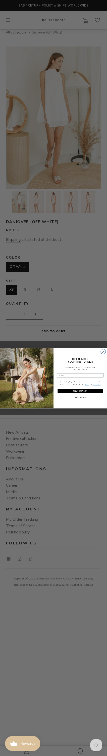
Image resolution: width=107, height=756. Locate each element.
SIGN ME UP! (80, 391)
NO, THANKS (80, 397)
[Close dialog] (103, 351)
